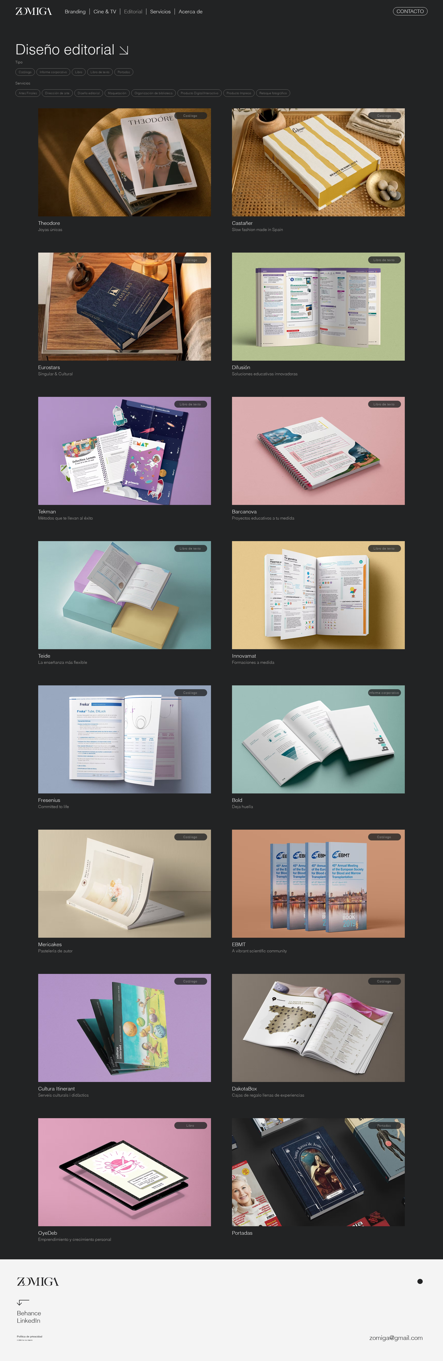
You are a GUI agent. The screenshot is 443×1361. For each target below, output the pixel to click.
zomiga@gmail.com (396, 1337)
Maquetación (117, 93)
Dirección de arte (57, 93)
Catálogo (25, 72)
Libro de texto (99, 72)
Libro (78, 72)
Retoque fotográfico (273, 93)
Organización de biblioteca (154, 93)
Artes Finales (28, 93)
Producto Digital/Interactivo (199, 93)
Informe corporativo (53, 72)
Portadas (124, 72)
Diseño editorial (89, 93)
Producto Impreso (239, 93)
